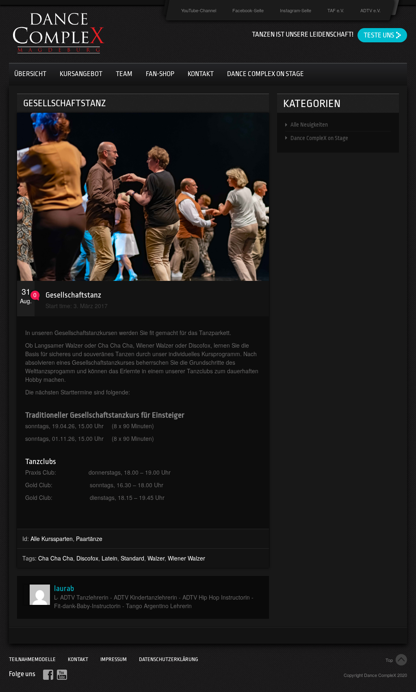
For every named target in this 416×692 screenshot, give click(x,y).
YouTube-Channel (198, 10)
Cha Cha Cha (55, 558)
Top (389, 660)
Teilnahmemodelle (32, 659)
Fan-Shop (160, 74)
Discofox (87, 558)
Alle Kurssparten (51, 538)
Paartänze (89, 538)
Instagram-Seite (295, 10)
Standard (132, 558)
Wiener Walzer (186, 558)
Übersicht (30, 74)
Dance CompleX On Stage (265, 74)
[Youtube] (62, 675)
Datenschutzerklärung (168, 659)
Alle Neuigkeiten (309, 124)
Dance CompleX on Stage (319, 138)
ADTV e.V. (370, 10)
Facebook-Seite (248, 10)
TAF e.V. (335, 10)
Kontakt (201, 74)
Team (124, 74)
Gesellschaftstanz (73, 295)
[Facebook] (48, 675)
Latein (109, 558)
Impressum (113, 659)
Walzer (156, 558)
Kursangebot (81, 74)
